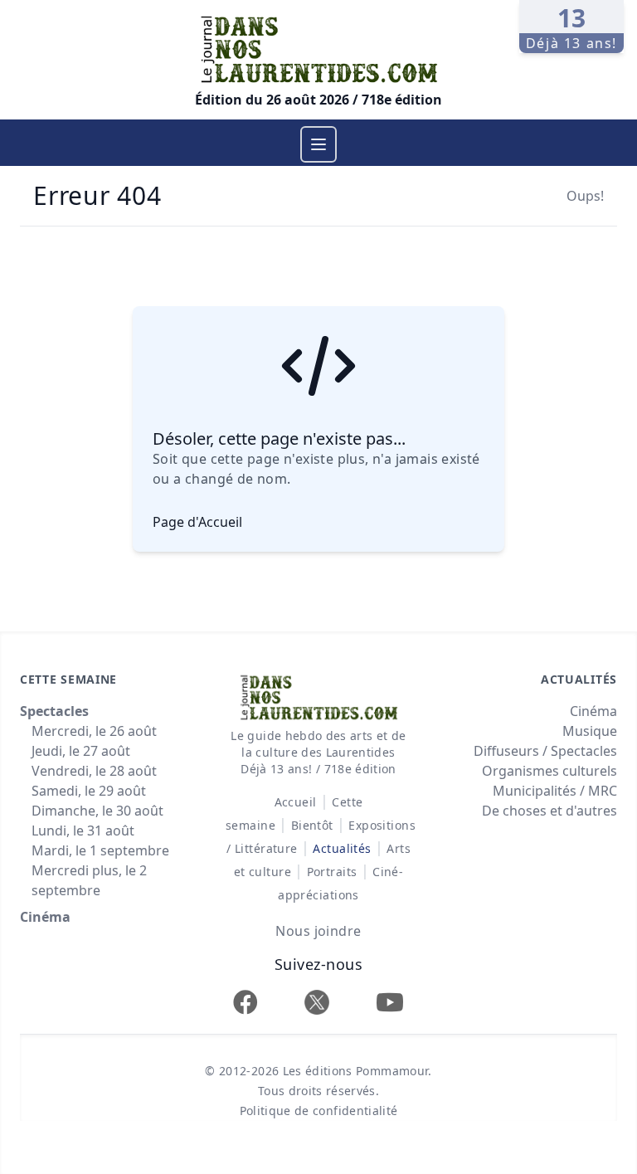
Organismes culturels (549, 771)
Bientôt (312, 825)
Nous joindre (318, 931)
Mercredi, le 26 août (94, 731)
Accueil (296, 802)
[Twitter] (316, 1002)
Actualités (342, 848)
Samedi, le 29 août (89, 791)
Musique (589, 731)
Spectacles (54, 711)
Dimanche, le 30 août (97, 810)
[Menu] (318, 144)
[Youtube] (390, 1002)
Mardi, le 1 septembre (100, 850)
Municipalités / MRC (555, 791)
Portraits (332, 871)
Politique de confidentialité (319, 1110)
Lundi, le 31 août (83, 830)
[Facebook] (245, 1002)
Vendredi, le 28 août (94, 771)
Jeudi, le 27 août (81, 751)
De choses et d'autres (549, 810)
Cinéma (45, 917)
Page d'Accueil (197, 522)
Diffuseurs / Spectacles (545, 751)
